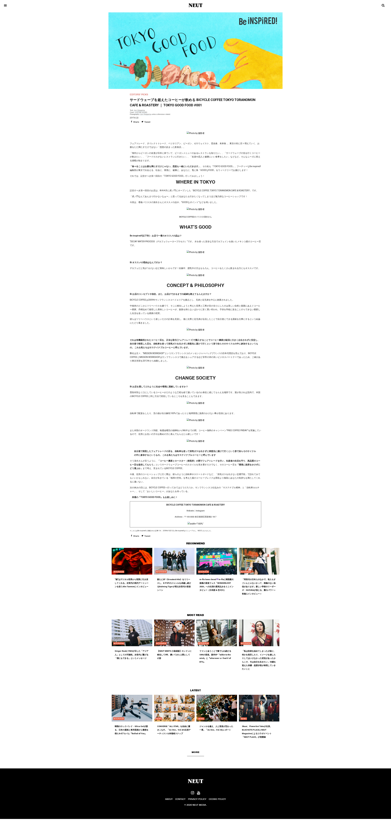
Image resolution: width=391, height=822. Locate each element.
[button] (195, 752)
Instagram (200, 511)
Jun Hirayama (139, 110)
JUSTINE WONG (141, 112)
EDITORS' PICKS (139, 94)
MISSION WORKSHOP (153, 353)
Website (190, 511)
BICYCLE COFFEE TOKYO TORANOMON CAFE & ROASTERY (221, 190)
